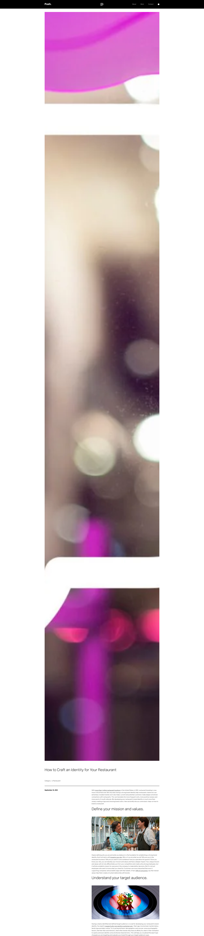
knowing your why (116, 857)
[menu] (158, 4)
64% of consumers (142, 871)
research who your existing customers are (119, 926)
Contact (150, 4)
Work (142, 4)
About (134, 4)
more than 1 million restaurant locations (107, 790)
